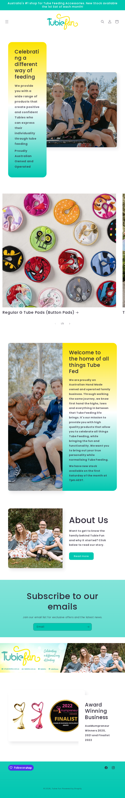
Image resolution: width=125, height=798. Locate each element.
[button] (6, 21)
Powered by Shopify (72, 788)
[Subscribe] (88, 627)
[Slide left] (55, 323)
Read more (81, 556)
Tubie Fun (56, 788)
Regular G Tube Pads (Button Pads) (38, 312)
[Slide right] (69, 323)
